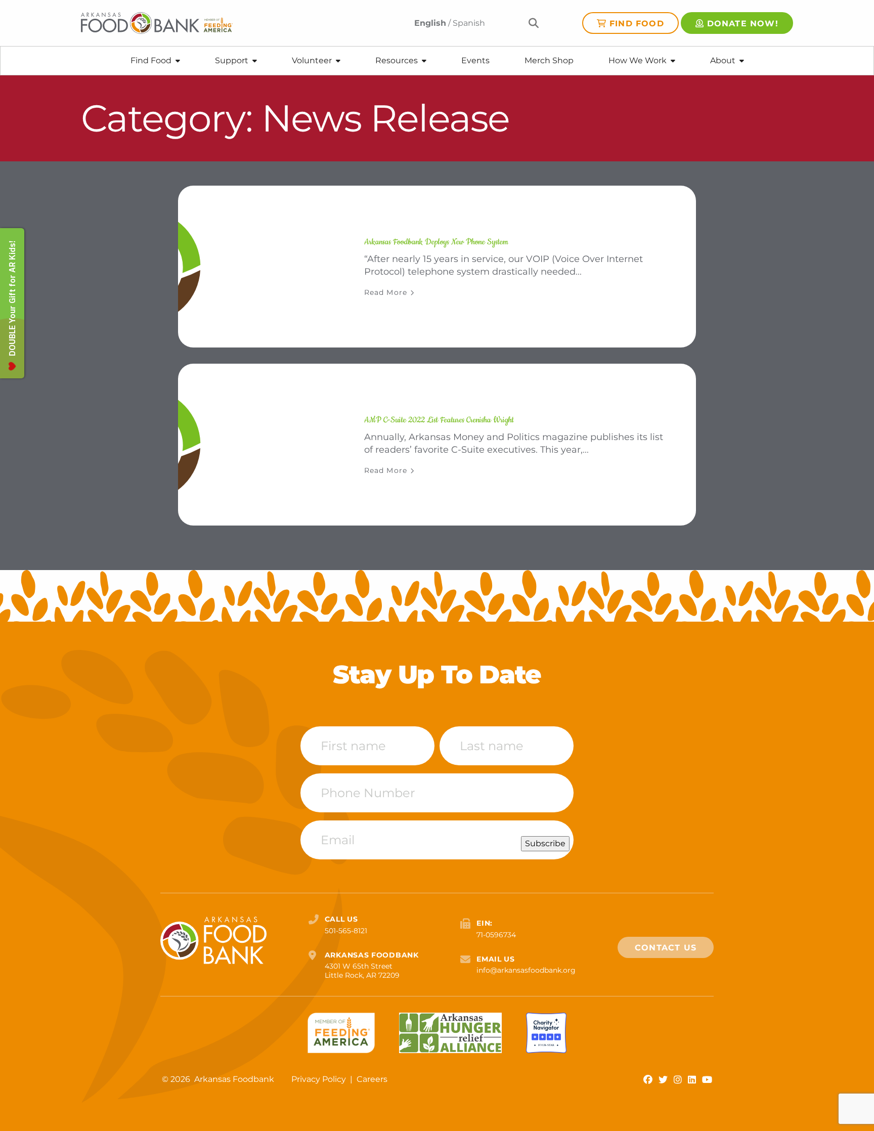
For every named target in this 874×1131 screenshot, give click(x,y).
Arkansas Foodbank (234, 1079)
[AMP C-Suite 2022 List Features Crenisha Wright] (259, 445)
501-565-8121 (346, 930)
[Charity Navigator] (546, 1033)
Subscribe (545, 843)
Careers (372, 1079)
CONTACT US (665, 947)
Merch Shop (549, 60)
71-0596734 (496, 934)
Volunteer (312, 60)
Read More (385, 292)
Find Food (636, 23)
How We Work (637, 60)
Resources (396, 60)
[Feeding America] (341, 1033)
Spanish (469, 23)
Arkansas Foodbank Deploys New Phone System (436, 241)
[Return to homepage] (157, 23)
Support (231, 60)
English (430, 23)
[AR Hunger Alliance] (450, 1033)
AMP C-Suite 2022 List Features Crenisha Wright (439, 419)
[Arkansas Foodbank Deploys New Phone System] (259, 266)
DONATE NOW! (742, 23)
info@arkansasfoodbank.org (526, 970)
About (722, 60)
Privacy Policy (319, 1079)
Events (475, 60)
